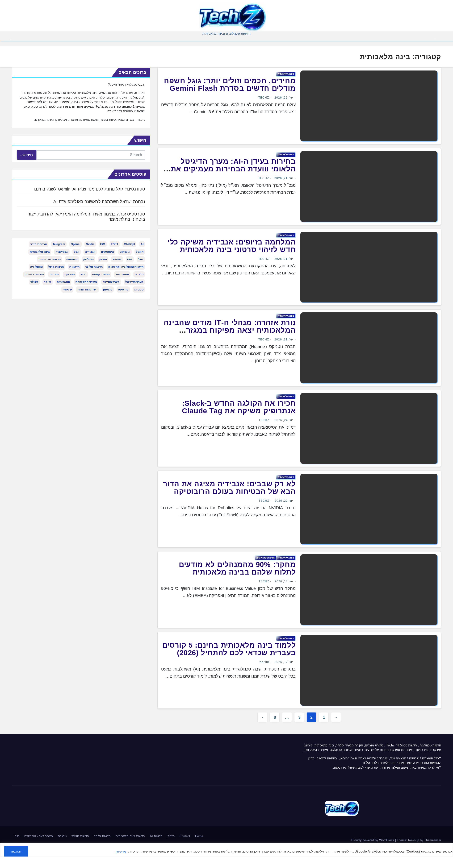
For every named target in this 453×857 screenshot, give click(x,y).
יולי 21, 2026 (283, 178)
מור (17, 836)
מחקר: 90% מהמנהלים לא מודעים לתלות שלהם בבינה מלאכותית (237, 568)
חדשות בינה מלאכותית (130, 836)
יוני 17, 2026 (284, 581)
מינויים (54, 274)
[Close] (448, 847)
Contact (185, 836)
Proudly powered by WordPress (373, 840)
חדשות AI (156, 836)
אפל (76, 251)
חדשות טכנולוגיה (265, 557)
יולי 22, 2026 (283, 97)
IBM (102, 244)
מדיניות (121, 851)
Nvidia (90, 244)
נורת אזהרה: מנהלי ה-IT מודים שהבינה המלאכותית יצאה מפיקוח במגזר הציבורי (230, 330)
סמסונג (138, 289)
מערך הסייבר (111, 282)
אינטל (139, 251)
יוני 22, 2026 (284, 500)
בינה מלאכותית (286, 74)
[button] (11, 39)
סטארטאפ (63, 282)
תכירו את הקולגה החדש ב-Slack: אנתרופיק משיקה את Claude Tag (239, 407)
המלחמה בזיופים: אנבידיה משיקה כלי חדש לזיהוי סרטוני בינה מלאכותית (232, 246)
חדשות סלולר (94, 267)
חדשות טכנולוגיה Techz (401, 745)
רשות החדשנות (87, 289)
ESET (114, 244)
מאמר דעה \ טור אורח (38, 836)
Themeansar (432, 840)
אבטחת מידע (38, 244)
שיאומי (67, 289)
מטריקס (69, 274)
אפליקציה (61, 251)
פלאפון (107, 289)
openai (75, 244)
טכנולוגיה (36, 267)
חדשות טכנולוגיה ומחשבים (125, 267)
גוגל (140, 259)
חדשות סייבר (102, 836)
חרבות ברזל (56, 267)
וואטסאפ (72, 259)
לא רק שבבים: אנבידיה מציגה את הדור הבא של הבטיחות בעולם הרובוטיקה (229, 488)
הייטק (103, 259)
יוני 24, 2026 (284, 420)
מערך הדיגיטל (134, 282)
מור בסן (264, 662)
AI (142, 244)
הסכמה (16, 851)
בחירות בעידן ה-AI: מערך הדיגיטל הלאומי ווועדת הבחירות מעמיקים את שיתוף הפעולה (233, 169)
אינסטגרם (107, 251)
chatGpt (129, 244)
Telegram (59, 244)
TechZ (263, 97)
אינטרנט (125, 251)
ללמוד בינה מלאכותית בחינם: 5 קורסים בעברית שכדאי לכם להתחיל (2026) (229, 649)
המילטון (88, 259)
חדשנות (74, 267)
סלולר (34, 282)
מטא (83, 274)
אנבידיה (90, 251)
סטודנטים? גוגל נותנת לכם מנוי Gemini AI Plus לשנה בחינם (89, 189)
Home (199, 836)
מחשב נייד (122, 274)
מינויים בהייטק (34, 274)
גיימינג (117, 259)
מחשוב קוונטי (101, 274)
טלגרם (139, 274)
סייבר (47, 282)
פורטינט (123, 289)
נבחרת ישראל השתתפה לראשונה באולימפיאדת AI (99, 201)
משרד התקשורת (86, 282)
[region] (226, 850)
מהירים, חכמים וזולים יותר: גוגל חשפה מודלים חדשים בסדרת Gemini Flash (230, 84)
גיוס (129, 259)
